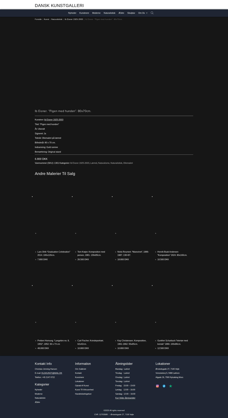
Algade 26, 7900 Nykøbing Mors (169, 377)
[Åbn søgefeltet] (150, 13)
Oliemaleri (128, 163)
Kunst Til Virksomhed (84, 389)
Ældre (121, 13)
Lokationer (79, 381)
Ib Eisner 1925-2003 (74, 19)
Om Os (141, 13)
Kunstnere (84, 13)
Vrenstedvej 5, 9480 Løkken (168, 373)
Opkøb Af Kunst (82, 385)
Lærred (93, 163)
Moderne (96, 13)
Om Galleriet (80, 369)
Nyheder (72, 13)
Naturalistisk (109, 13)
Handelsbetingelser (83, 394)
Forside (38, 19)
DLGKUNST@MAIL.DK (51, 373)
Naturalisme (104, 163)
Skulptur (131, 13)
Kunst (46, 19)
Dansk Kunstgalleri (59, 5)
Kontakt (78, 373)
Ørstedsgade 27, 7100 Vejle (167, 369)
